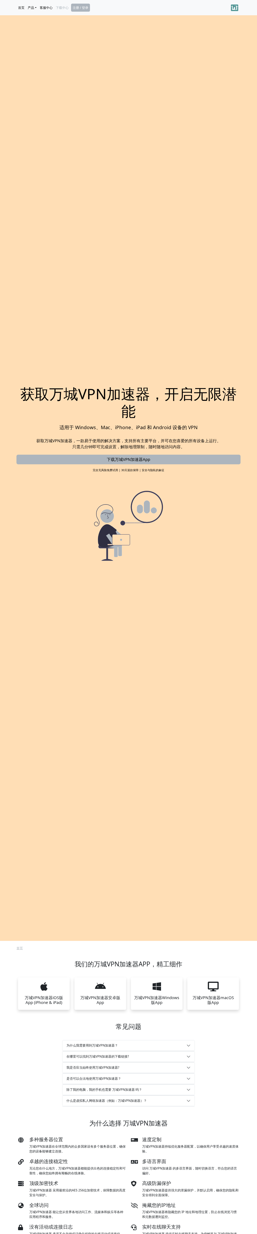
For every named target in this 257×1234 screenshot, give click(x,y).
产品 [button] (31, 7)
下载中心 (62, 7)
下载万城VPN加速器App (128, 459)
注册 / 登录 (80, 7)
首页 (21, 7)
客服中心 (46, 7)
